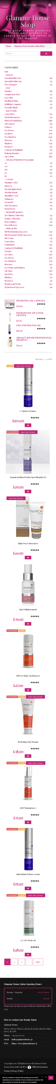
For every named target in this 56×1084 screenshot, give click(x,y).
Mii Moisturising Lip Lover (16, 232)
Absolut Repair (11, 192)
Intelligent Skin (11, 101)
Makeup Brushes (12, 153)
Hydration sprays (12, 117)
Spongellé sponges (14, 212)
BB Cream (9, 238)
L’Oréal (9, 179)
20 (6, 163)
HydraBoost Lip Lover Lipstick (29, 314)
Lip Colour (9, 156)
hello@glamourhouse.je (22, 1039)
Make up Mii (11, 228)
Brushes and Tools (13, 284)
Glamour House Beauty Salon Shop (29, 46)
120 (6, 166)
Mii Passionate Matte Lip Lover (18, 235)
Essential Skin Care (13, 78)
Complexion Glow (12, 94)
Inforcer (8, 186)
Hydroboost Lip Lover (14, 287)
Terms (7, 1071)
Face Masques (11, 84)
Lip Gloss (9, 274)
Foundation (10, 244)
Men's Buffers (11, 222)
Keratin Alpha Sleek (13, 189)
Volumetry (9, 199)
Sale (6, 71)
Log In (5, 6)
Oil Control (9, 124)
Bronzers (9, 146)
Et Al (8, 88)
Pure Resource (11, 205)
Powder (8, 251)
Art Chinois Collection (14, 215)
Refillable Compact (13, 104)
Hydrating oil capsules (30, 300)
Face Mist (9, 97)
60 (6, 173)
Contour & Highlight (14, 150)
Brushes (8, 91)
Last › (38, 962)
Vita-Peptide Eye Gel (28, 325)
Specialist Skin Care (13, 81)
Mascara (8, 140)
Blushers (8, 143)
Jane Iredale (11, 111)
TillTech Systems (39, 1067)
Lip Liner (9, 271)
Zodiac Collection (12, 218)
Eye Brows (9, 130)
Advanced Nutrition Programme (20, 160)
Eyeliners (9, 133)
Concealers (10, 114)
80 (6, 176)
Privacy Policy (17, 1071)
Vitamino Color (11, 182)
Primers (8, 127)
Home (8, 46)
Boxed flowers (11, 225)
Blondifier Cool (11, 195)
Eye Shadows (10, 137)
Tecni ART (9, 202)
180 (6, 169)
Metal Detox (10, 209)
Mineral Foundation (13, 120)
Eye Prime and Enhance (15, 267)
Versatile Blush (11, 107)
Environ (9, 75)
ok (51, 1078)
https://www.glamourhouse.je (24, 1043)
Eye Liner (9, 254)
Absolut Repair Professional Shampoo (34, 338)
